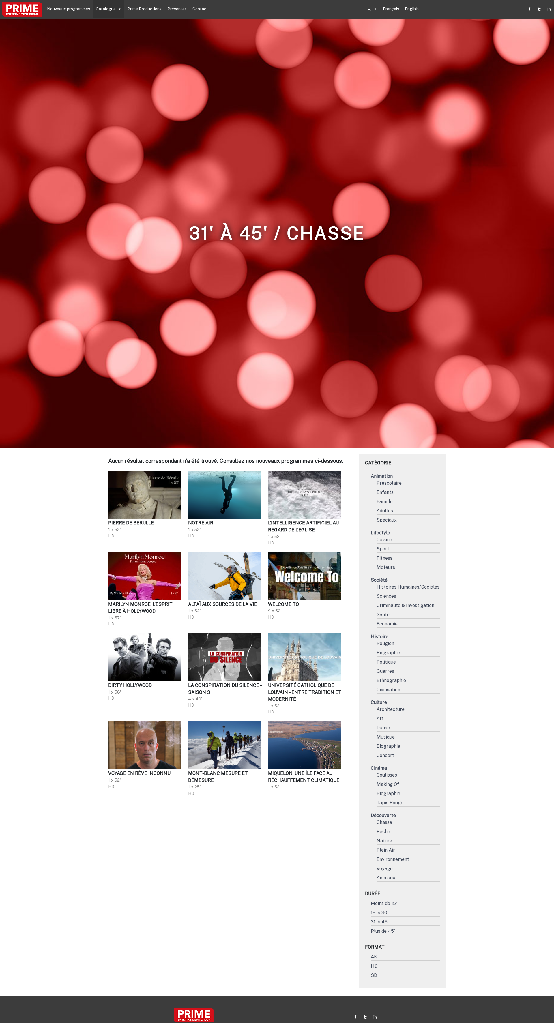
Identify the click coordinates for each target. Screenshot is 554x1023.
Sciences (386, 596)
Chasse (384, 822)
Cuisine (384, 539)
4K (374, 957)
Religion (385, 643)
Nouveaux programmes (68, 9)
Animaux (386, 877)
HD (374, 966)
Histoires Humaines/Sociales (408, 587)
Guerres (385, 671)
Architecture (391, 709)
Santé (383, 614)
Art (380, 718)
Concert (385, 755)
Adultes (385, 511)
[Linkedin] (549, 9)
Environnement (393, 859)
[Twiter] (539, 9)
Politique (386, 662)
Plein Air (386, 850)
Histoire (379, 636)
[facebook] (529, 9)
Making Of (388, 784)
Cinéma (379, 768)
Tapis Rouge (390, 802)
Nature (384, 841)
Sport (383, 549)
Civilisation (388, 689)
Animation (382, 476)
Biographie (388, 652)
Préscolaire (389, 483)
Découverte (383, 815)
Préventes (177, 9)
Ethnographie (391, 680)
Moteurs (386, 567)
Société (379, 580)
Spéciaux (387, 520)
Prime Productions (144, 9)
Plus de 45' (383, 931)
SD (374, 975)
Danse (383, 727)
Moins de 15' (384, 903)
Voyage (385, 868)
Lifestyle (380, 532)
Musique (386, 737)
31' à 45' (380, 922)
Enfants (385, 492)
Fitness (384, 558)
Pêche (383, 831)
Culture (379, 702)
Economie (387, 624)
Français (391, 9)
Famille (385, 501)
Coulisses (387, 775)
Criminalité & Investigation (405, 605)
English (412, 9)
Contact (200, 9)
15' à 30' (379, 912)
